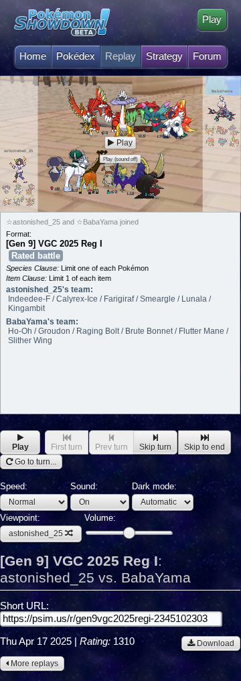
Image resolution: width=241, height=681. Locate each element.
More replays (33, 663)
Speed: (13, 486)
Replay (120, 56)
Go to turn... (34, 462)
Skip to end (204, 447)
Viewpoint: (31, 526)
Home (32, 56)
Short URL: (24, 606)
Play (212, 19)
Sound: (84, 486)
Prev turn (111, 447)
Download (214, 643)
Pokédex (75, 56)
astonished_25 (36, 533)
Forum (207, 56)
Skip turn (155, 447)
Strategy (164, 56)
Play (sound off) (120, 159)
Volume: (100, 518)
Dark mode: (154, 486)
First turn (66, 447)
